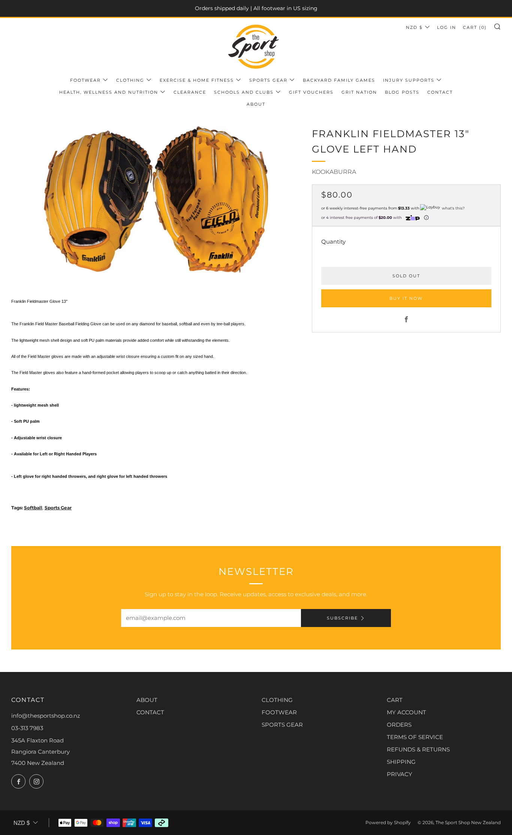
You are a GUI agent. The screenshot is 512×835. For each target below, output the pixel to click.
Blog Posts (402, 92)
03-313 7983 (27, 728)
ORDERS (399, 724)
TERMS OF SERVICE (415, 737)
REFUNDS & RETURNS (418, 749)
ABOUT (146, 699)
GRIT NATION (359, 92)
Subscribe (342, 618)
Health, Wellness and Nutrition (108, 92)
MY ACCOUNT (406, 712)
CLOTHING (277, 699)
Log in (446, 27)
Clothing (130, 80)
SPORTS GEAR (282, 724)
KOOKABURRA (334, 171)
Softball (33, 507)
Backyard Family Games (339, 80)
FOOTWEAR (279, 712)
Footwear (85, 80)
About (256, 104)
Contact (440, 92)
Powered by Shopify (388, 822)
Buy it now (406, 298)
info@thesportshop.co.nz (45, 715)
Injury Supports (408, 80)
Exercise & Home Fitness (197, 80)
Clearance (190, 92)
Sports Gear (268, 80)
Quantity (333, 241)
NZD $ (414, 27)
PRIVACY (399, 774)
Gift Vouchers (311, 92)
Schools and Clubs (244, 92)
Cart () (475, 27)
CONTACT (150, 712)
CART (395, 699)
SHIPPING (401, 761)
